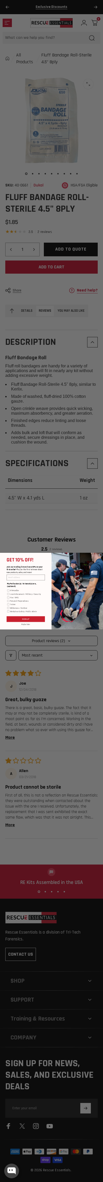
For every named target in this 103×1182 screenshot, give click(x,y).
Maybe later (25, 624)
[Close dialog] (100, 554)
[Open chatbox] (11, 1171)
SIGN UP (25, 619)
